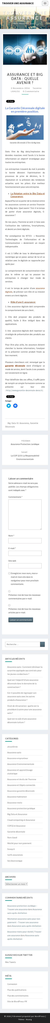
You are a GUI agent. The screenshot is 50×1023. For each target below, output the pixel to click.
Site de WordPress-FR (17, 1001)
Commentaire (15, 497)
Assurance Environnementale (20, 764)
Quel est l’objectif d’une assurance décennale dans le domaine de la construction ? (22, 683)
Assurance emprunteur (17, 758)
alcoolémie (12, 746)
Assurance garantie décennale (21, 791)
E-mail (12, 548)
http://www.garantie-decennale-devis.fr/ (24, 390)
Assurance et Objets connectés (21, 785)
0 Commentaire (31, 91)
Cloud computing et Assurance (21, 820)
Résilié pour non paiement (19, 843)
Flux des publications (16, 990)
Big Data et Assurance (18, 423)
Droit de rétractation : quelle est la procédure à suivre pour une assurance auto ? (24, 709)
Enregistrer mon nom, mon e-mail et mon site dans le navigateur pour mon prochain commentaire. (25, 578)
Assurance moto (14, 802)
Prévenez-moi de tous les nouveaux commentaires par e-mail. (24, 597)
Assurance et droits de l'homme (21, 779)
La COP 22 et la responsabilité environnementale (25, 455)
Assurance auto (14, 752)
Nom (11, 535)
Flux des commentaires (17, 995)
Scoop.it (11, 849)
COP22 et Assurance (16, 825)
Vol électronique (14, 860)
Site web (12, 560)
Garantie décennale (16, 831)
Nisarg (29, 1019)
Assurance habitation (17, 796)
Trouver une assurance (18, 3)
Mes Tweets (10, 962)
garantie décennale (15, 365)
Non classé (12, 837)
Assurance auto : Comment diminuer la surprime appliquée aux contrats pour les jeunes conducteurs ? (24, 670)
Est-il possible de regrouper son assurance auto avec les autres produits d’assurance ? (21, 696)
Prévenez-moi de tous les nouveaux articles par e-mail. (24, 611)
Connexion (12, 984)
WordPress (40, 1016)
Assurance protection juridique (21, 808)
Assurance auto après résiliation (26, 926)
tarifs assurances (15, 855)
